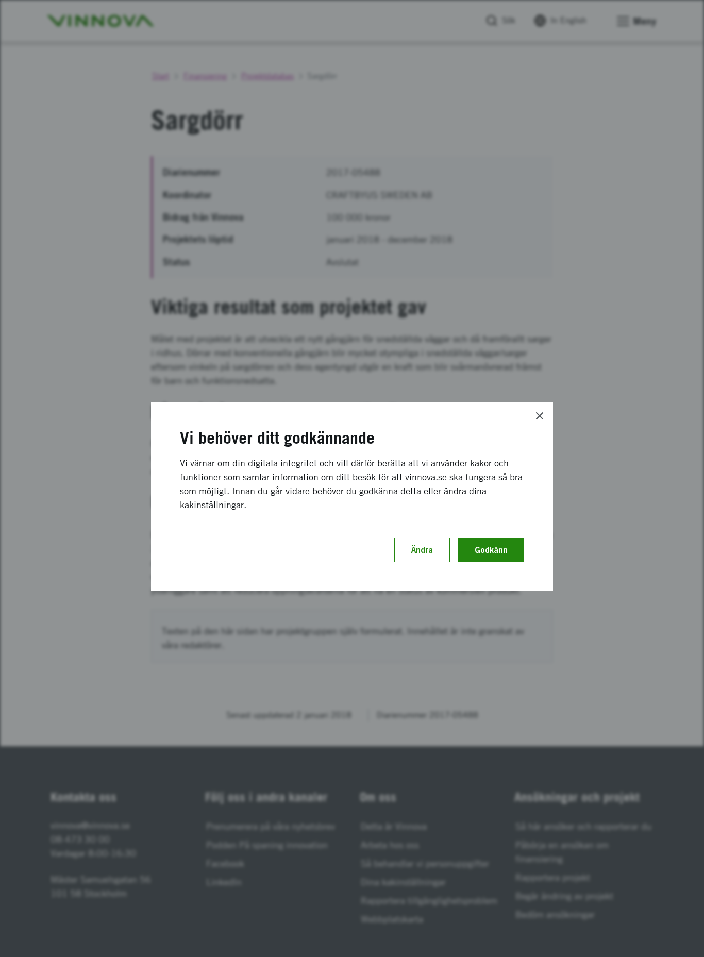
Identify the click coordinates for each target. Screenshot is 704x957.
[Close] (539, 416)
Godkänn (491, 550)
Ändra (422, 550)
